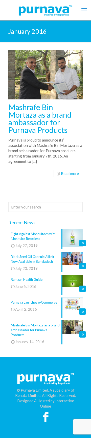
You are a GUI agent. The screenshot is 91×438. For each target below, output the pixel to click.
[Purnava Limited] (45, 10)
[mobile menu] (84, 10)
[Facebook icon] (45, 419)
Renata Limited (27, 395)
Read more (70, 173)
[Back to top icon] (80, 427)
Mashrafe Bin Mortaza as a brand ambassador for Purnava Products (40, 118)
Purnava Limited (34, 390)
